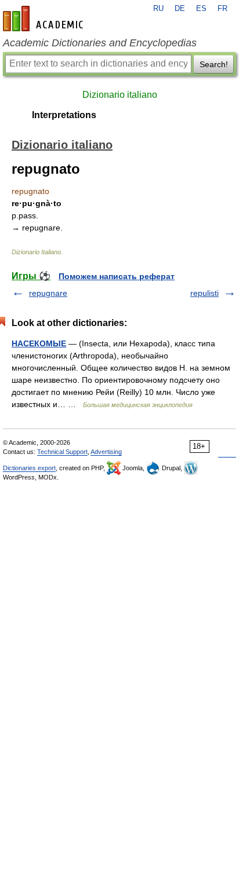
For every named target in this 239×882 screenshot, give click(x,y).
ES (201, 9)
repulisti (204, 293)
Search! (214, 64)
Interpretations (64, 115)
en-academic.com (44, 18)
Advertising (106, 451)
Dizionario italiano (119, 95)
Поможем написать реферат (117, 276)
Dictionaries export (29, 467)
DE (180, 9)
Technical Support (62, 451)
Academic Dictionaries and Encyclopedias (100, 43)
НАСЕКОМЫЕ (39, 343)
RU (158, 9)
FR (222, 9)
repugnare (48, 293)
